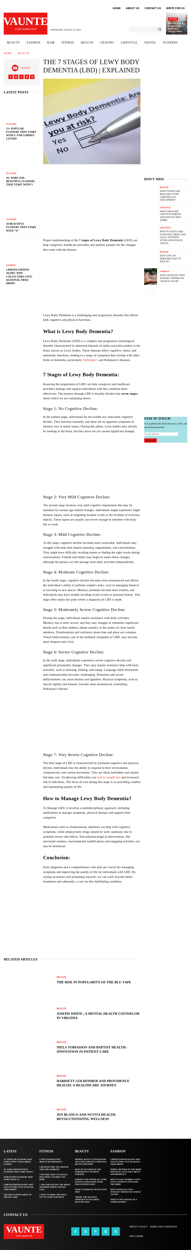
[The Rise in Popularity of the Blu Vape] (28, 980)
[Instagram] (16, 77)
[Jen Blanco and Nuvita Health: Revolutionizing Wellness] (28, 1115)
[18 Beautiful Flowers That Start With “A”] (21, 204)
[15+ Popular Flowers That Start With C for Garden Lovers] (21, 109)
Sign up (150, 440)
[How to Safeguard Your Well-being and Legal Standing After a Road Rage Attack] (150, 234)
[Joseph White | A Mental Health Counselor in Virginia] (28, 1014)
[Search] (159, 30)
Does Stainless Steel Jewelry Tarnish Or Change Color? (172, 278)
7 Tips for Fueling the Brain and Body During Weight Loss (54, 1187)
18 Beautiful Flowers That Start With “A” (21, 227)
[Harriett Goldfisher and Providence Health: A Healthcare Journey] (28, 1081)
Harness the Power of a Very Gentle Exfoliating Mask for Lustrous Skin (91, 1181)
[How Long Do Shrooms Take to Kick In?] (150, 257)
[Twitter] (32, 77)
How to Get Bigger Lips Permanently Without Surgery (88, 1171)
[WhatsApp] (117, 174)
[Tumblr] (27, 77)
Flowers (11, 124)
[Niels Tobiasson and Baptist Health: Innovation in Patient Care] (28, 1048)
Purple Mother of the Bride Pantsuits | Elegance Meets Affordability (125, 1171)
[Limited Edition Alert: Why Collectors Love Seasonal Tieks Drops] (21, 250)
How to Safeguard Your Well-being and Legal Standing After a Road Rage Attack (173, 237)
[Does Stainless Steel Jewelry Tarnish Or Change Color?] (150, 276)
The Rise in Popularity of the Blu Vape (94, 982)
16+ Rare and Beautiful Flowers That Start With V (20, 181)
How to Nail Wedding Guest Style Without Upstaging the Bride (125, 1181)
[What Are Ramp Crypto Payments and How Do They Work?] (150, 214)
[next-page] (152, 292)
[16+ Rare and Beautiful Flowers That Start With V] (21, 158)
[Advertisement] (91, 212)
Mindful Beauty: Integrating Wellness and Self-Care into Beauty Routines (91, 1161)
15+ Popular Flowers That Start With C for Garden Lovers (18, 1161)
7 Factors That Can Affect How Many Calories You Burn (53, 1177)
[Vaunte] (16, 68)
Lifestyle (165, 208)
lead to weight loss (109, 777)
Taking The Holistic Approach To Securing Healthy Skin (87, 1199)
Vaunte (25, 68)
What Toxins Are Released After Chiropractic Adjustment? (170, 195)
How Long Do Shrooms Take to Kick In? (170, 258)
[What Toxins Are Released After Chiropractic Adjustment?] (150, 193)
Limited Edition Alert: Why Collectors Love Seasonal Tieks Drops (19, 276)
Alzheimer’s (90, 360)
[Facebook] (10, 77)
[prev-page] (146, 292)
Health (23, 53)
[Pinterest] (21, 77)
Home (8, 53)
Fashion (173, 19)
